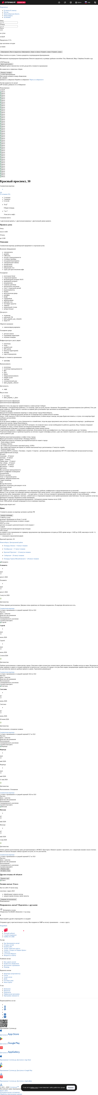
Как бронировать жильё (11, 943)
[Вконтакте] (5, 1012)
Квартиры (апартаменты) (12, 973)
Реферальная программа (12, 994)
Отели (6, 975)
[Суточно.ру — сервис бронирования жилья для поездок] (9, 2)
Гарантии (7, 952)
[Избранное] (71, 2)
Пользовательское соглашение (10, 1092)
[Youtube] (5, 1015)
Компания (7, 989)
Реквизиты (7, 992)
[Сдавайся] (59, 2)
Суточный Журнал (10, 953)
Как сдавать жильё (10, 962)
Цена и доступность (6, 64)
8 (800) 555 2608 (9, 937)
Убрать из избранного (36, 79)
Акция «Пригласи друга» (12, 948)
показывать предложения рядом (12, 536)
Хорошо (71, 1087)
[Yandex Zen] (5, 1017)
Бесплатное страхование (12, 965)
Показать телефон (6, 72)
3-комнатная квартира (7, 608)
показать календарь (6, 515)
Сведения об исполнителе (8, 899)
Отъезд (2, 24)
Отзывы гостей (9, 945)
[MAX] (5, 1010)
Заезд (1, 20)
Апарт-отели (8, 977)
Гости (2, 28)
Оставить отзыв (5, 871)
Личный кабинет (9, 933)
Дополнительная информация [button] (10, 401)
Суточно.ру (14, 1087)
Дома (5, 979)
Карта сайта (4, 1090)
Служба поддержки (10, 935)
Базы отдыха (8, 982)
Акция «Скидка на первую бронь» (15, 950)
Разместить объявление (11, 963)
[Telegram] (5, 1005)
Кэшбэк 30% (8, 947)
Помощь (6, 967)
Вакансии (7, 990)
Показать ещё (5, 868)
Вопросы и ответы (10, 955)
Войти (79, 2)
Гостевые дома (8, 980)
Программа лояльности (11, 996)
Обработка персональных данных (11, 1094)
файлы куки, (34, 1087)
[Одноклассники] (5, 1007)
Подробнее (3, 925)
